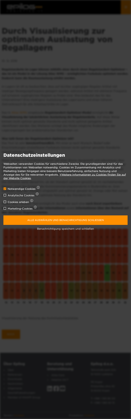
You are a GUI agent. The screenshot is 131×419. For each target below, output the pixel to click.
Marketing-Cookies (20, 208)
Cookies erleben (18, 202)
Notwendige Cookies (21, 188)
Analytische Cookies (21, 195)
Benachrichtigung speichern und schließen (65, 228)
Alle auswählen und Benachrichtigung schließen (65, 220)
